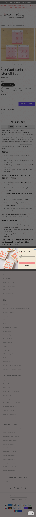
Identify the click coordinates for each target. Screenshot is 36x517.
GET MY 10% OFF (27, 262)
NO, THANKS (27, 265)
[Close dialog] (34, 249)
